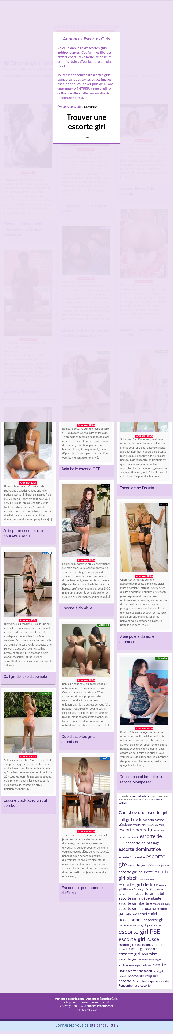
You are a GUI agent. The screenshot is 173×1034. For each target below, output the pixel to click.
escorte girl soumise (138, 954)
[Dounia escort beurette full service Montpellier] (144, 692)
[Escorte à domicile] (86, 521)
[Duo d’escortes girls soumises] (86, 651)
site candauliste (102, 1025)
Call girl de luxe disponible (25, 676)
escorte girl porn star (144, 925)
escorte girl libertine (135, 904)
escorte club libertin (129, 837)
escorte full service (132, 857)
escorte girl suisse (134, 959)
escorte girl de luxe (138, 884)
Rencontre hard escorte (135, 985)
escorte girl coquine (148, 879)
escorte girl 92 (140, 865)
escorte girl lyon (161, 904)
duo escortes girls (137, 825)
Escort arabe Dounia (136, 488)
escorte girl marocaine (137, 909)
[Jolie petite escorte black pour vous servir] (28, 444)
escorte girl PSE (139, 932)
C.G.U (94, 1010)
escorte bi (159, 831)
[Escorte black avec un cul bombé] (28, 723)
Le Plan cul (90, 107)
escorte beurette (136, 829)
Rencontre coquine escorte (150, 981)
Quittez (86, 138)
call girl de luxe (133, 819)
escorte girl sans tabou (134, 945)
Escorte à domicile (76, 608)
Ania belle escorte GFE (80, 469)
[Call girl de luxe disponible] (28, 585)
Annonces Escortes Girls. (102, 998)
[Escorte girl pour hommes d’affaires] (86, 793)
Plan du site (83, 1010)
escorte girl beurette (136, 872)
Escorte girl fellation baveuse (148, 889)
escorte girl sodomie (143, 949)
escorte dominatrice (140, 849)
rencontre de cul (141, 796)
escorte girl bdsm (161, 866)
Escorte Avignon (155, 825)
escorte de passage (144, 843)
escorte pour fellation (140, 965)
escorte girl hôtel (150, 894)
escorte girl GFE (127, 894)
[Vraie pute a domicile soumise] (144, 538)
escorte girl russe (139, 939)
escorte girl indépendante (140, 898)
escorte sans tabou (139, 971)
